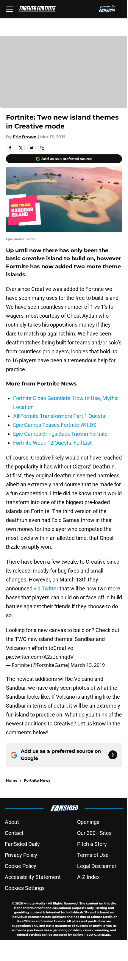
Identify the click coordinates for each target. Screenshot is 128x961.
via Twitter (46, 588)
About (12, 822)
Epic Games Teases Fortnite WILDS (54, 425)
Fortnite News (37, 780)
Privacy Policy (21, 855)
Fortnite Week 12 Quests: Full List (52, 443)
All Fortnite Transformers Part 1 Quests (59, 416)
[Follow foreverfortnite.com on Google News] (112, 754)
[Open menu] (9, 8)
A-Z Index (88, 877)
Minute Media (34, 903)
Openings (88, 822)
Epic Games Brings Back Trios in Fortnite (60, 434)
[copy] (42, 148)
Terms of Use (93, 855)
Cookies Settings (25, 888)
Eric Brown (25, 136)
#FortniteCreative (52, 648)
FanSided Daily (22, 844)
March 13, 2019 (88, 665)
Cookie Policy (20, 866)
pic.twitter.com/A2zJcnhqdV (40, 657)
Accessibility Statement (33, 877)
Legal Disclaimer (96, 866)
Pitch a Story (92, 844)
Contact (14, 833)
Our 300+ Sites (94, 833)
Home (12, 780)
